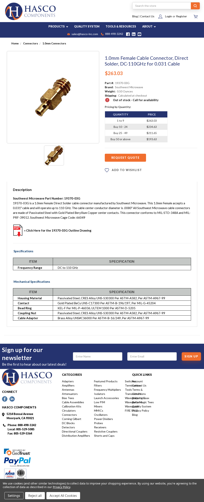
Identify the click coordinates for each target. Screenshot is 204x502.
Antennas (68, 389)
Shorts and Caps (104, 435)
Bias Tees (68, 398)
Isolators (99, 393)
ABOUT (147, 26)
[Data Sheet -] (54, 155)
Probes (98, 423)
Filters (98, 385)
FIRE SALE (131, 410)
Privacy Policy (140, 410)
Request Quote (125, 157)
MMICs (98, 410)
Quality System (141, 406)
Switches (130, 381)
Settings (14, 495)
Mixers (98, 406)
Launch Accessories (106, 398)
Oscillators (101, 414)
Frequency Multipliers (107, 389)
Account (137, 381)
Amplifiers (68, 385)
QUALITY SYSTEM (86, 26)
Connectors (69, 414)
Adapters (68, 381)
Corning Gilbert (71, 419)
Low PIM (99, 402)
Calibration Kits (71, 406)
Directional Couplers (74, 431)
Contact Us (147, 16)
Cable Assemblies (73, 402)
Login (168, 16)
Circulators (69, 410)
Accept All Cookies (63, 495)
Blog (135, 16)
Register (181, 16)
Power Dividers (103, 419)
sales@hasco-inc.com (84, 34)
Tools (128, 389)
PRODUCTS (56, 26)
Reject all (35, 495)
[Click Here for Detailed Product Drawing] (18, 230)
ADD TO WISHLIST (126, 170)
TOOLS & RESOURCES (121, 26)
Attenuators (70, 393)
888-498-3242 (114, 34)
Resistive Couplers (106, 431)
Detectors (68, 427)
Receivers (100, 427)
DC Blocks (68, 423)
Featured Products (106, 381)
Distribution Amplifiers (76, 435)
